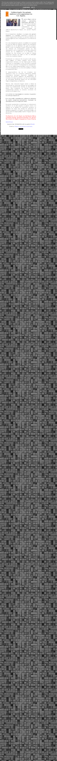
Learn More (26, 7)
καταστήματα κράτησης (26, 126)
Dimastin (33, 124)
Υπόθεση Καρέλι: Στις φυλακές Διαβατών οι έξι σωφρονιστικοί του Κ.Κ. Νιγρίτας (21, 14)
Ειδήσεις (17, 126)
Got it (33, 7)
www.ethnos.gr (9, 122)
